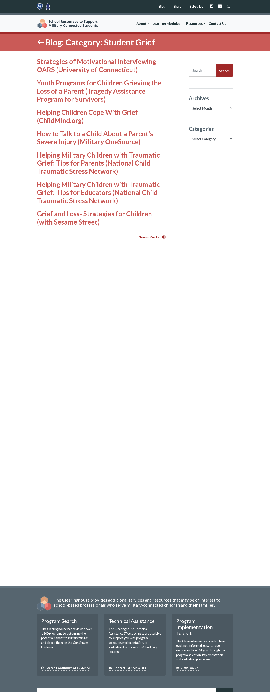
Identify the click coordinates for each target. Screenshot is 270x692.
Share (177, 6)
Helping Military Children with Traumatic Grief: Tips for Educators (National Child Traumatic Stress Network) (98, 192)
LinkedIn (220, 6)
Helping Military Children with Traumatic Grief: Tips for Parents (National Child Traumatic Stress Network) (98, 163)
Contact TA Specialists (129, 668)
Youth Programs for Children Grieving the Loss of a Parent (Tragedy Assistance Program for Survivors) (99, 91)
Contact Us (217, 23)
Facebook (211, 6)
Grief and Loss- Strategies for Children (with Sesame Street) (94, 218)
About (141, 23)
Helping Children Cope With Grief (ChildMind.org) (87, 116)
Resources (194, 23)
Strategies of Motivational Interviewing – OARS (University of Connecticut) (99, 65)
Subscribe (196, 6)
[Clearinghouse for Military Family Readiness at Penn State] (48, 6)
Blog (162, 6)
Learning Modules (166, 23)
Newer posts (149, 237)
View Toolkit (190, 668)
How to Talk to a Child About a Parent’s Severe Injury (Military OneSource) (95, 137)
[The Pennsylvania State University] (40, 6)
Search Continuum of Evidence (68, 668)
